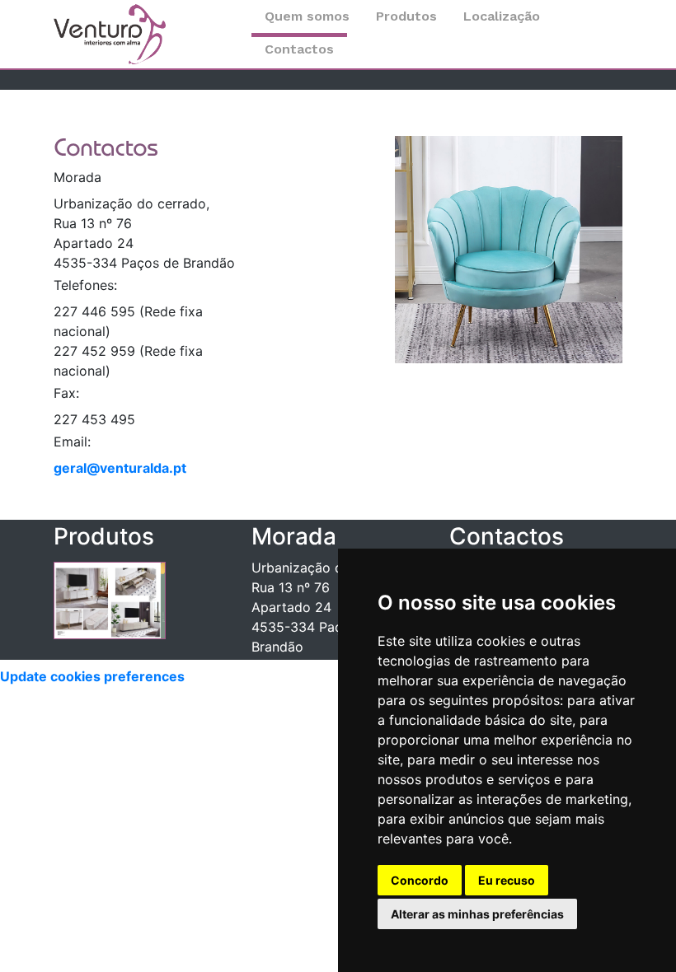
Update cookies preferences (92, 676)
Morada (77, 177)
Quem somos (307, 16)
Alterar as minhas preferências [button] (477, 914)
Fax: (66, 393)
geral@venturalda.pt (120, 468)
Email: (72, 441)
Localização (501, 16)
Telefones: (85, 285)
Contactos (299, 49)
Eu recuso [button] (506, 880)
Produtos (406, 16)
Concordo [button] (419, 880)
